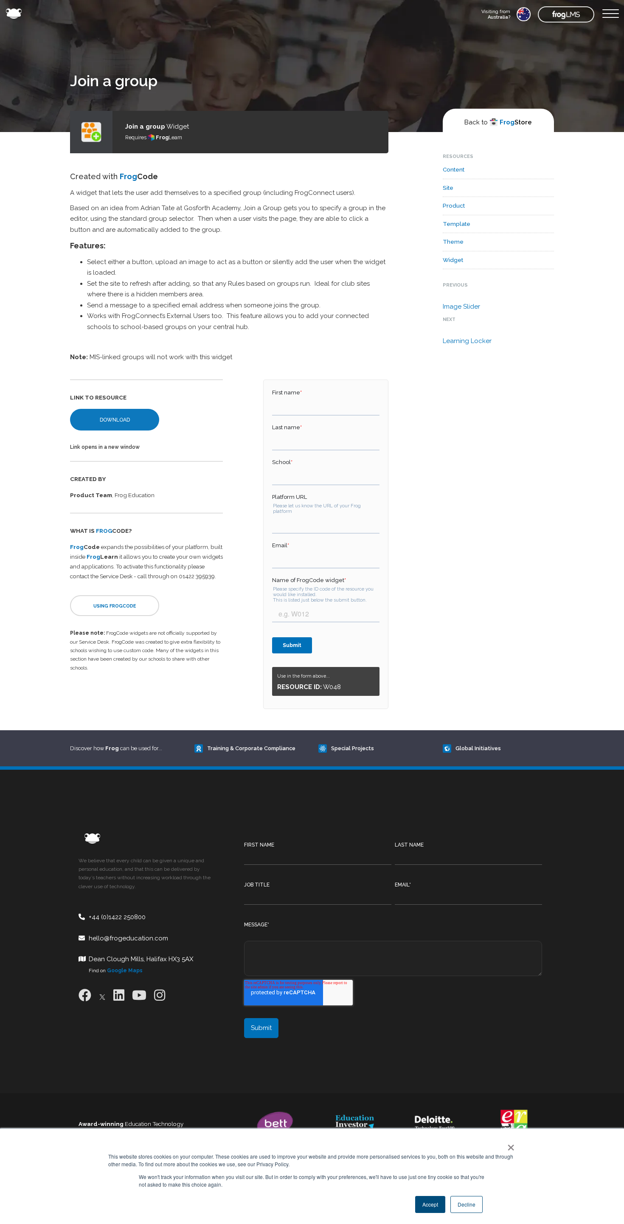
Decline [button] (466, 1204)
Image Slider (461, 306)
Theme (453, 241)
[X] (102, 995)
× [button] (509, 1144)
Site (448, 187)
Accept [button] (430, 1204)
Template (456, 223)
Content (453, 169)
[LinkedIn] (118, 995)
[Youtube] (139, 995)
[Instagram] (159, 995)
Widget (453, 259)
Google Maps (125, 971)
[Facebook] (85, 995)
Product (454, 205)
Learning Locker (467, 341)
